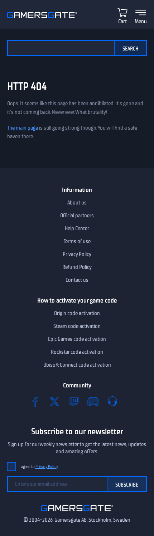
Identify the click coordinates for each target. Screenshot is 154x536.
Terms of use (77, 241)
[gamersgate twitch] (73, 401)
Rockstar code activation (77, 352)
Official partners (77, 215)
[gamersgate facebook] (35, 401)
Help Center (77, 228)
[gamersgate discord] (93, 401)
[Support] (112, 401)
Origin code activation (77, 313)
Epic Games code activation (77, 339)
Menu (141, 21)
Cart (122, 21)
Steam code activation (77, 326)
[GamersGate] (77, 512)
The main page (22, 127)
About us (77, 202)
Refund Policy (77, 267)
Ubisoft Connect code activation (77, 364)
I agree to (38, 466)
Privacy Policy (77, 254)
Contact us (77, 280)
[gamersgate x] (54, 401)
